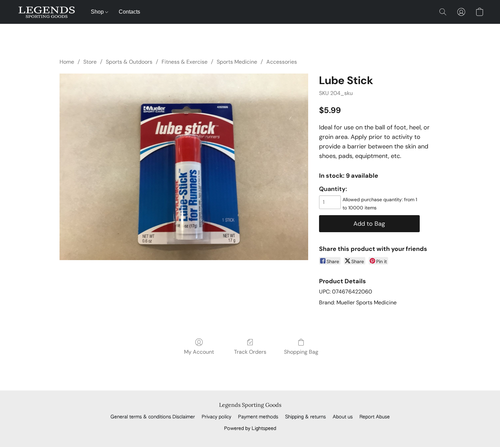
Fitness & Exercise (184, 61)
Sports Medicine (237, 61)
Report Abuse (375, 417)
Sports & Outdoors (129, 61)
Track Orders (250, 351)
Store (90, 61)
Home (67, 61)
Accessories (281, 61)
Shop (98, 12)
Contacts (129, 12)
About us (343, 417)
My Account (199, 351)
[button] (46, 11)
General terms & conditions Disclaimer (153, 417)
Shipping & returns (305, 417)
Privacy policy (216, 417)
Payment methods (258, 417)
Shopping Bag (301, 351)
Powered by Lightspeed (250, 428)
